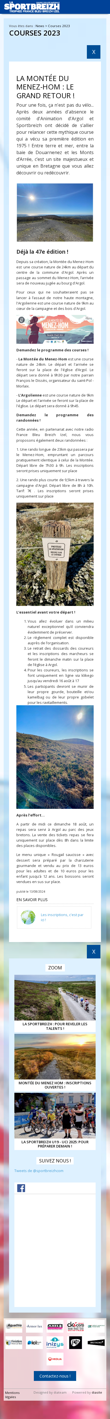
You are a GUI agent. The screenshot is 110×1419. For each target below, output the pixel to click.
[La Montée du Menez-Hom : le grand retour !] (55, 212)
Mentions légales (12, 1394)
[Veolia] (55, 1359)
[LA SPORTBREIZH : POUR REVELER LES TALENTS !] (55, 998)
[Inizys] (55, 1342)
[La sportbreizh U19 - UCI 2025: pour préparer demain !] (55, 1115)
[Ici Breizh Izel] (34, 1342)
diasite (97, 1392)
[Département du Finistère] (13, 1342)
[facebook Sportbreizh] (21, 1190)
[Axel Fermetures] (55, 1326)
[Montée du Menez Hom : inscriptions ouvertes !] (55, 1056)
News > (42, 26)
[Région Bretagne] (96, 1342)
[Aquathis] (13, 1326)
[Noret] (75, 1342)
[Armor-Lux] (34, 1326)
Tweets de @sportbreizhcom (38, 1170)
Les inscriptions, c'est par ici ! (62, 917)
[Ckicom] (75, 1326)
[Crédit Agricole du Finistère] (96, 1326)
